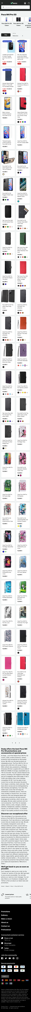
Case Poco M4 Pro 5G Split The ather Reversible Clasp (22, 702)
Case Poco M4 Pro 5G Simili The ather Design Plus (7, 442)
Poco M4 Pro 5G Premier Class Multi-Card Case (22, 222)
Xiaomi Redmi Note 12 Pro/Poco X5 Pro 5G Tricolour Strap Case (22, 115)
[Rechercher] (3, 7)
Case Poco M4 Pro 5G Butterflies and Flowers (7, 387)
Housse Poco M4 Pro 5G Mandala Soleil (22, 728)
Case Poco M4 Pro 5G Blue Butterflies (7, 596)
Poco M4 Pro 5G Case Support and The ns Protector (7, 167)
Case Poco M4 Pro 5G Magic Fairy (22, 441)
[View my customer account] (25, 3)
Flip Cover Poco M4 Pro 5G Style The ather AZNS (7, 414)
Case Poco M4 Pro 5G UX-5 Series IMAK (22, 141)
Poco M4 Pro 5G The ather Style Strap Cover (7, 306)
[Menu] (6, 3)
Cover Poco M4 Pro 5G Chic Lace (7, 621)
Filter (5, 35)
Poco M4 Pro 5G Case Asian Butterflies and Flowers (21, 674)
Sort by (14, 33)
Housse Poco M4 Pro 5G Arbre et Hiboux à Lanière (22, 85)
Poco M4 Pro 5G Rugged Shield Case (7, 194)
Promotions (5, 912)
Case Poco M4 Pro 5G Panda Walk (7, 495)
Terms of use (4, 1006)
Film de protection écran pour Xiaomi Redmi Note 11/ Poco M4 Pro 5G (22, 57)
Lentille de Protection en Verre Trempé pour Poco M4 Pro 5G (7, 57)
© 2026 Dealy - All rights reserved (9, 1008)
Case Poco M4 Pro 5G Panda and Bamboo (22, 597)
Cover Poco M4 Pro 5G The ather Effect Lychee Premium (7, 673)
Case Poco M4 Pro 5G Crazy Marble (22, 571)
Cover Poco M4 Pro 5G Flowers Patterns (7, 645)
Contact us (5, 926)
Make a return (6, 919)
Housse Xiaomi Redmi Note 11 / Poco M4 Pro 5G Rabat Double (8, 85)
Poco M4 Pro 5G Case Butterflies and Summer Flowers (22, 519)
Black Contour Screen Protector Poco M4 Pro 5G (6, 114)
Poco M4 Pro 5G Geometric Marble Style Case (22, 469)
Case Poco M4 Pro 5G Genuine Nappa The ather (7, 277)
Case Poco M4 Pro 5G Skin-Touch (7, 248)
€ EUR (4, 976)
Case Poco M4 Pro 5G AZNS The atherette (22, 306)
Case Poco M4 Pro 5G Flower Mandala (22, 359)
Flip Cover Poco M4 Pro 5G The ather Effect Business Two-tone (22, 250)
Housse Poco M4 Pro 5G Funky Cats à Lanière (7, 702)
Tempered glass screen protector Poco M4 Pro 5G (6, 142)
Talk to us (7, 940)
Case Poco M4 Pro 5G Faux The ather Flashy (22, 333)
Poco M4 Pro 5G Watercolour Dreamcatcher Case (7, 519)
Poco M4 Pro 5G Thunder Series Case (22, 166)
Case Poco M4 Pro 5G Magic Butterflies (7, 545)
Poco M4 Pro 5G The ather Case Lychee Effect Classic (22, 414)
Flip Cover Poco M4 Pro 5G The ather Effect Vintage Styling (22, 278)
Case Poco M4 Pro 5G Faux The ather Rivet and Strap (7, 360)
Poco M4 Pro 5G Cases (7, 24)
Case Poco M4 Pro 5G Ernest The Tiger (22, 621)
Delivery (4, 915)
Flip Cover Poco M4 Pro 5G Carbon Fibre (7, 221)
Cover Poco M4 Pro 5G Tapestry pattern (22, 386)
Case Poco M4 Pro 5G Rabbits (22, 495)
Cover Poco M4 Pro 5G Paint (7, 468)
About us (4, 922)
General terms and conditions (17, 1006)
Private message (9, 950)
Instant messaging (9, 945)
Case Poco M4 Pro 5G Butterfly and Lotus (22, 546)
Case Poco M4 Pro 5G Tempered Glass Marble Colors (22, 195)
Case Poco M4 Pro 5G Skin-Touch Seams (7, 729)
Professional (6, 930)
